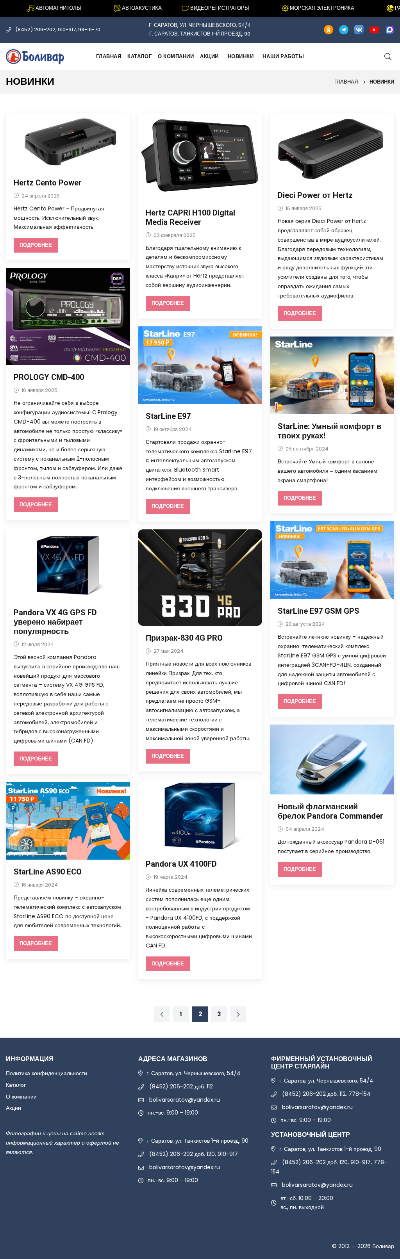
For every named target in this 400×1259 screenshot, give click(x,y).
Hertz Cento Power (48, 183)
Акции (209, 56)
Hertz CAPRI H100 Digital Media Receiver (190, 217)
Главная (108, 56)
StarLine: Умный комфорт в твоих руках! (329, 431)
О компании (176, 56)
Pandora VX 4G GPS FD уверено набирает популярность (55, 622)
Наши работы (283, 56)
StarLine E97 (168, 416)
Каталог (139, 56)
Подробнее (36, 245)
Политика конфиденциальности (46, 1073)
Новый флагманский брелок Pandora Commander (330, 811)
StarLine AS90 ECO (48, 872)
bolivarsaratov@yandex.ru (184, 1100)
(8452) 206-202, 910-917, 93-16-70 (57, 29)
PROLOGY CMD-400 (49, 377)
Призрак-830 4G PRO (184, 638)
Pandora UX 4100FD (181, 864)
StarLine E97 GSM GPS (318, 611)
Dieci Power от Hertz (315, 195)
